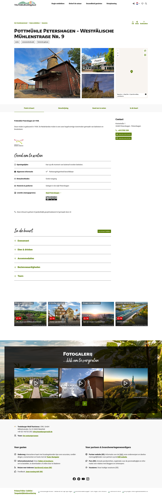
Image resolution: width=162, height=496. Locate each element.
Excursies (45, 23)
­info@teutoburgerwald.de (42, 432)
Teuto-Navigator (53, 457)
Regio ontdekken (58, 4)
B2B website (122, 457)
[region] (132, 73)
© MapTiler (126, 94)
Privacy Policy (19, 491)
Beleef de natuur (75, 4)
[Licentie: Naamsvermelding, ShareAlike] (51, 200)
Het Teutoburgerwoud (20, 23)
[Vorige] (77, 403)
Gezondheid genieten (94, 4)
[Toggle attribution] (146, 94)
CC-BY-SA (112, 71)
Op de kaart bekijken (104, 231)
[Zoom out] (117, 53)
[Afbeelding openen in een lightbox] (47, 73)
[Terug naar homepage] (25, 3)
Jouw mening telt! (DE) (34, 472)
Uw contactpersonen (30, 436)
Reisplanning (112, 4)
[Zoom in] (117, 50)
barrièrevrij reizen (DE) (43, 468)
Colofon (29, 491)
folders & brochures (46, 461)
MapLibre (119, 94)
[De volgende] (84, 403)
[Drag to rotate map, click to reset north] (117, 55)
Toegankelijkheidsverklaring (25, 493)
